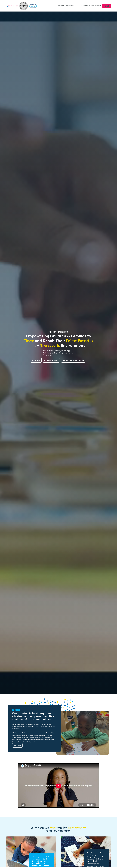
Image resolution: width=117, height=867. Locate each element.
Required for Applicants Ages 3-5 (73, 360)
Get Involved (84, 6)
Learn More (17, 745)
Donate (107, 6)
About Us (61, 6)
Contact (98, 6)
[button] (72, 6)
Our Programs (70, 6)
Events (91, 6)
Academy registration (51, 360)
